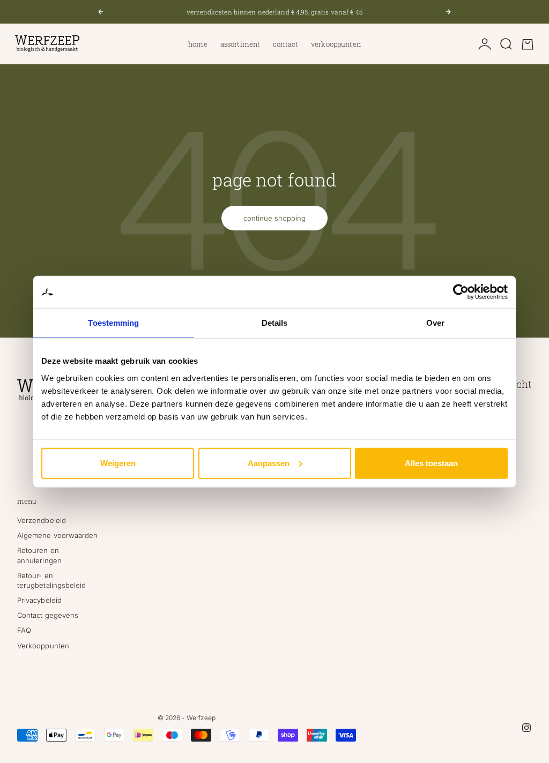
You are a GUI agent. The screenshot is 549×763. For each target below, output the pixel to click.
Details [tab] (275, 322)
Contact (285, 44)
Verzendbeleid (41, 520)
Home (197, 44)
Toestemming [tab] (113, 322)
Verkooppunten (336, 44)
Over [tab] (435, 322)
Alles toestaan (431, 462)
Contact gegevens (47, 615)
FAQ (24, 630)
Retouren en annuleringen (39, 555)
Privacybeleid (39, 600)
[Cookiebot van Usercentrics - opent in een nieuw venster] (461, 292)
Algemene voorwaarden (57, 535)
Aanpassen (269, 462)
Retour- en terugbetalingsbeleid (51, 580)
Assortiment (240, 44)
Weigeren (118, 462)
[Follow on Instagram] (526, 727)
